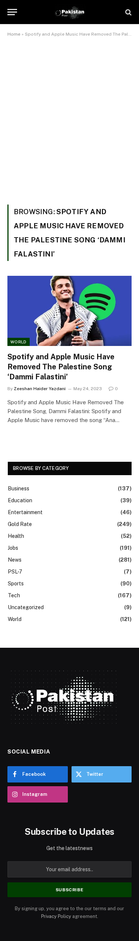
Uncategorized (26, 607)
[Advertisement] (69, 119)
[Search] (128, 12)
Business (18, 488)
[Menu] (12, 12)
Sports (16, 584)
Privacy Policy (56, 916)
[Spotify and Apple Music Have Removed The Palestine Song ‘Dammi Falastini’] (69, 311)
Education (20, 500)
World (18, 342)
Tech (14, 595)
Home (13, 34)
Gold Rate (20, 524)
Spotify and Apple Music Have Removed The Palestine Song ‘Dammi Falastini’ (61, 366)
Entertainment (25, 512)
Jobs (13, 548)
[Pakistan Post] (69, 12)
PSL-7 (15, 572)
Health (16, 536)
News (14, 560)
